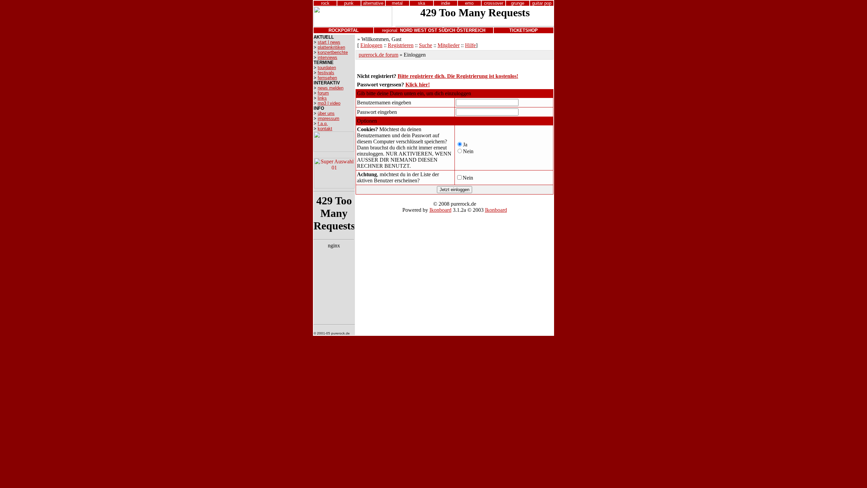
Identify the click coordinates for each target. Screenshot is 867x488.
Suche (425, 45)
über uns (326, 113)
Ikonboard (440, 210)
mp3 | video (329, 103)
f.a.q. (323, 123)
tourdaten (327, 67)
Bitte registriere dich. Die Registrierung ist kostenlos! (458, 76)
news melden (330, 87)
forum (323, 93)
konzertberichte (333, 52)
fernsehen (327, 77)
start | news (329, 42)
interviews (327, 57)
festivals (326, 72)
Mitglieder (449, 45)
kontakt (325, 128)
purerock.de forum (378, 55)
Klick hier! (417, 84)
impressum (328, 118)
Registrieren (401, 45)
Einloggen (371, 45)
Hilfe (470, 45)
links (322, 98)
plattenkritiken (331, 47)
